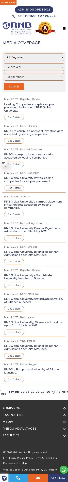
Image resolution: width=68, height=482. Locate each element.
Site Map (22, 463)
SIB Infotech (50, 469)
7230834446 (47, 16)
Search (14, 86)
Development (31, 469)
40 (48, 391)
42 (58, 391)
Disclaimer (9, 463)
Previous (13, 391)
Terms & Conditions (45, 458)
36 (27, 391)
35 (22, 391)
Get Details (14, 117)
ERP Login (9, 458)
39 (43, 391)
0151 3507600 (27, 16)
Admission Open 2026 (34, 9)
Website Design (11, 469)
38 (37, 391)
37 (32, 391)
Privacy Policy (25, 458)
